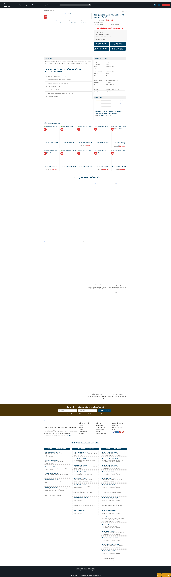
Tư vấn (43, 5)
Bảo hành (55, 5)
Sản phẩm (26, 5)
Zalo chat (163, 575)
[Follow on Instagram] (116, 432)
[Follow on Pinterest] (120, 432)
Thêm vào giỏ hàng (101, 43)
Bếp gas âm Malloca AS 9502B (85, 166)
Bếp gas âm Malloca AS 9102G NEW (85, 143)
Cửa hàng (168, 575)
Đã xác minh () (120, 103)
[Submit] (89, 5)
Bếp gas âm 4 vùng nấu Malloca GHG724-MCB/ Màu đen (119, 144)
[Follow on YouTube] (123, 432)
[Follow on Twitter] (118, 432)
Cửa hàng (49, 5)
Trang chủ (46, 10)
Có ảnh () (121, 100)
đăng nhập (101, 115)
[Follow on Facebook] (113, 432)
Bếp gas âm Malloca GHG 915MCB (102, 167)
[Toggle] (46, 76)
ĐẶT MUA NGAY (118, 43)
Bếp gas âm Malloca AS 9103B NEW (119, 167)
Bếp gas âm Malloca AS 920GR (69, 166)
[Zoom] (46, 17)
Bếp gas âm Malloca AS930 (102, 142)
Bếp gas (52, 10)
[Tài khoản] (159, 5)
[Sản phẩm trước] (123, 11)
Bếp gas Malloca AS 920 (68, 142)
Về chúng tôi (19, 5)
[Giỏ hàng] (155, 5)
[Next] (88, 16)
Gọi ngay (159, 575)
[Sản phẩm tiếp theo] (126, 11)
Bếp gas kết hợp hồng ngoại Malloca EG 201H (51, 167)
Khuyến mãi (37, 5)
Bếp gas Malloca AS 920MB (52, 142)
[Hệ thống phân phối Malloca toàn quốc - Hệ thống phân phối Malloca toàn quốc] (7, 5)
